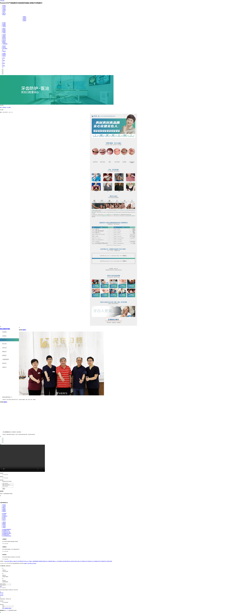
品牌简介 (24, 16)
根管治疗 (4, 41)
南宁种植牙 (4, 513)
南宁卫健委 (107, 561)
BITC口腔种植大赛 (95, 561)
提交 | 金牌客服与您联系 (6, 608)
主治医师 (4, 9)
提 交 (4, 488)
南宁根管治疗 (4, 516)
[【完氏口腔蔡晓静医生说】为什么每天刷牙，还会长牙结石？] (23, 429)
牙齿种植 (4, 34)
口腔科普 (4, 522)
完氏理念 (4, 53)
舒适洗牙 (4, 363)
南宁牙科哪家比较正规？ (6, 535)
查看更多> (24, 329)
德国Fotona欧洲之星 (13, 561)
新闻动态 (4, 55)
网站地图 (4, 511)
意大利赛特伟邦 (20, 561)
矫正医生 (4, 30)
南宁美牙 (4, 517)
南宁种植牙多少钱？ (6, 530)
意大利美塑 (59, 561)
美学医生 (4, 31)
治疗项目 (4, 10)
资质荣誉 (4, 25)
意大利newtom (26, 561)
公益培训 (4, 527)
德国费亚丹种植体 (42, 561)
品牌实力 (4, 507)
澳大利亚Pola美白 (76, 561)
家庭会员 (4, 519)
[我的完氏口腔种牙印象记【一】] (61, 395)
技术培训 (4, 47)
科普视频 (4, 51)
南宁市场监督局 (102, 561)
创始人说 (4, 13)
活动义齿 (4, 347)
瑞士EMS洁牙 (6, 561)
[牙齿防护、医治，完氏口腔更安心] (57, 104)
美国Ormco (55, 561)
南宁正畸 (4, 514)
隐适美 (111, 561)
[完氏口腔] (2, 0)
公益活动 (4, 525)
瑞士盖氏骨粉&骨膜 (65, 561)
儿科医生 (4, 32)
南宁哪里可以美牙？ (6, 534)
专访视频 (4, 506)
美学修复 (4, 37)
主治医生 (4, 508)
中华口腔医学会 (83, 561)
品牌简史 (24, 20)
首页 (1, 107)
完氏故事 (4, 6)
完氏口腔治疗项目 (5, 328)
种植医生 (4, 28)
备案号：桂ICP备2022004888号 (30, 563)
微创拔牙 (4, 42)
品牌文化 (24, 19)
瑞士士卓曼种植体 (49, 561)
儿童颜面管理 (4, 43)
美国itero (31, 561)
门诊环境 (4, 26)
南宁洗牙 (4, 518)
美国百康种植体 (36, 561)
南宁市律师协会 (89, 561)
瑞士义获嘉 (71, 561)
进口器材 (4, 24)
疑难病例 (4, 523)
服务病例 (4, 54)
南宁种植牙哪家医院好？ (6, 529)
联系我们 (4, 14)
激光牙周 (4, 38)
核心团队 (4, 22)
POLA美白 (9, 107)
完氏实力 (4, 8)
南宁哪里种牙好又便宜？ (6, 533)
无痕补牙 (4, 367)
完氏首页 (4, 5)
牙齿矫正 (4, 36)
